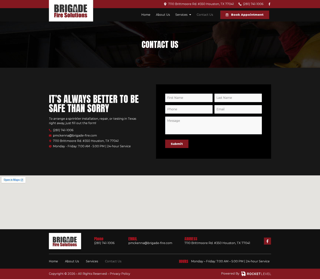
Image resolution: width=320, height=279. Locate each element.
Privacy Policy (120, 273)
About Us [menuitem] (163, 14)
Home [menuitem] (145, 14)
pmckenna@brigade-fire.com (150, 243)
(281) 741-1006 (104, 243)
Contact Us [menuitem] (205, 14)
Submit (177, 144)
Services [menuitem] (181, 14)
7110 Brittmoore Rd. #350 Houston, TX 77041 (217, 243)
